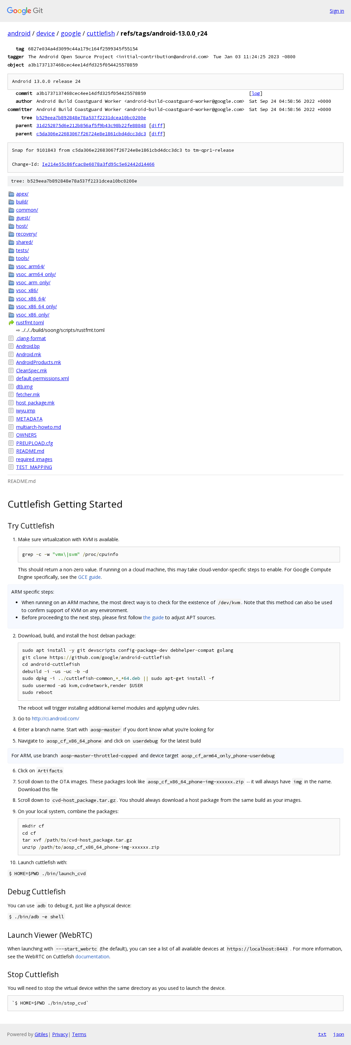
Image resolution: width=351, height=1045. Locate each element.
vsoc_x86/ (27, 290)
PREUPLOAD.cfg (34, 443)
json (338, 1034)
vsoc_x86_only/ (32, 314)
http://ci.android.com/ (55, 718)
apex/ (22, 193)
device (45, 33)
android (19, 33)
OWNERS (26, 435)
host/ (22, 226)
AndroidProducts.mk (38, 362)
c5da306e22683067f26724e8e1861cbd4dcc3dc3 (91, 133)
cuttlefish (101, 33)
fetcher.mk (28, 394)
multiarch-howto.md (38, 427)
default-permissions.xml (42, 378)
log (256, 93)
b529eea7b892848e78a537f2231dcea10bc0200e (91, 117)
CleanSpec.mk (31, 370)
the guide (153, 617)
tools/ (22, 258)
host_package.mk (35, 402)
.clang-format (31, 338)
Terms (79, 1034)
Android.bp (28, 346)
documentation (92, 956)
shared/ (24, 242)
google (71, 33)
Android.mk (28, 354)
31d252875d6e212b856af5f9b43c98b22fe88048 (91, 125)
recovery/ (26, 234)
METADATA (29, 418)
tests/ (22, 250)
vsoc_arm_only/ (33, 282)
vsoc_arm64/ (30, 266)
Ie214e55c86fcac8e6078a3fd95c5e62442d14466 (98, 164)
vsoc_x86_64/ (31, 298)
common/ (27, 210)
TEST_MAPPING (34, 467)
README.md (30, 451)
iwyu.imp (25, 410)
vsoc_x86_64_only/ (36, 306)
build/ (22, 201)
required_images (34, 459)
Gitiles (41, 1034)
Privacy (60, 1034)
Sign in (337, 11)
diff (157, 125)
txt (322, 1034)
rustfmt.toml (30, 322)
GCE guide (89, 577)
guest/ (23, 217)
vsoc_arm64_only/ (36, 274)
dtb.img (24, 386)
